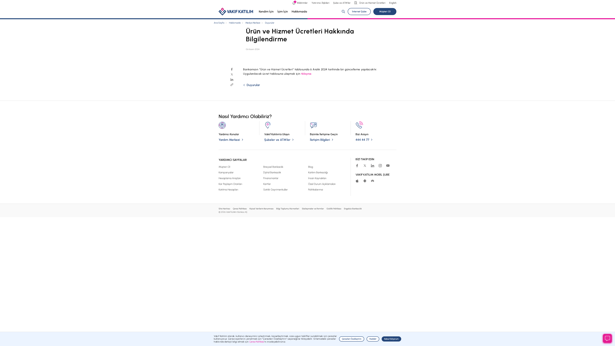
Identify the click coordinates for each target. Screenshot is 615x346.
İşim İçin (282, 11)
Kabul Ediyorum (391, 339)
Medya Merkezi (252, 22)
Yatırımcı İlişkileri (320, 2)
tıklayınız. (306, 73)
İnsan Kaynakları (317, 178)
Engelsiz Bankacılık (353, 208)
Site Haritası (224, 208)
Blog (310, 166)
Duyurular (269, 22)
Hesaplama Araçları (230, 178)
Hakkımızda (299, 11)
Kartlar (267, 183)
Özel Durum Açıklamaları (322, 183)
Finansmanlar (271, 178)
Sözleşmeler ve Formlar (313, 208)
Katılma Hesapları (228, 189)
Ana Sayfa (219, 22)
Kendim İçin (266, 11)
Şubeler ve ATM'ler (277, 140)
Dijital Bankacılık (272, 172)
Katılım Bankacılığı (318, 172)
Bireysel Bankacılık (273, 166)
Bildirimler (301, 2)
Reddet (372, 339)
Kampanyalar (226, 172)
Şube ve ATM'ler (342, 2)
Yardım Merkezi (229, 140)
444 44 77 (362, 140)
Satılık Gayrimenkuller (275, 189)
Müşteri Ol (384, 11)
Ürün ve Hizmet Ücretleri (372, 2)
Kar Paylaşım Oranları (230, 183)
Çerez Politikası (240, 208)
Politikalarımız (315, 189)
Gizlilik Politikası (334, 208)
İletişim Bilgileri (320, 140)
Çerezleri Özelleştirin (351, 339)
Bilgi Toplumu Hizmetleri (287, 208)
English (392, 2)
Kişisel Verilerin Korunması (262, 208)
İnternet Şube (359, 11)
